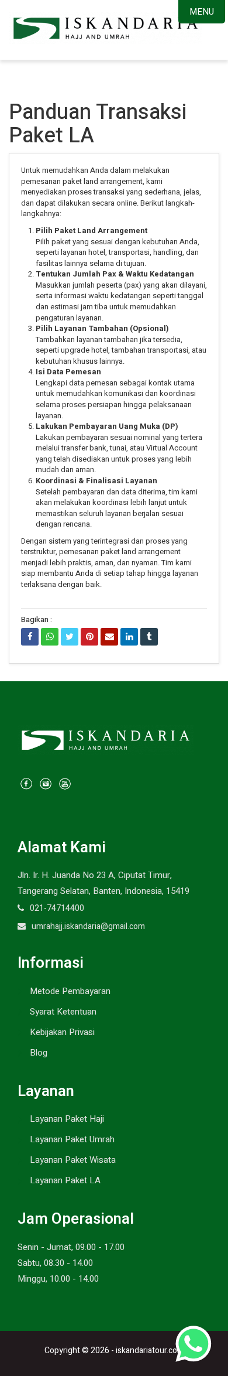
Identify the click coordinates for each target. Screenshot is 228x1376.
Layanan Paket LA (65, 1180)
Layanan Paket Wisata (73, 1159)
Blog (38, 1052)
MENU (201, 11)
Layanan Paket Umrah (72, 1139)
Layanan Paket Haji (67, 1118)
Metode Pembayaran (70, 991)
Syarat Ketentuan (63, 1011)
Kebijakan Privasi (62, 1032)
